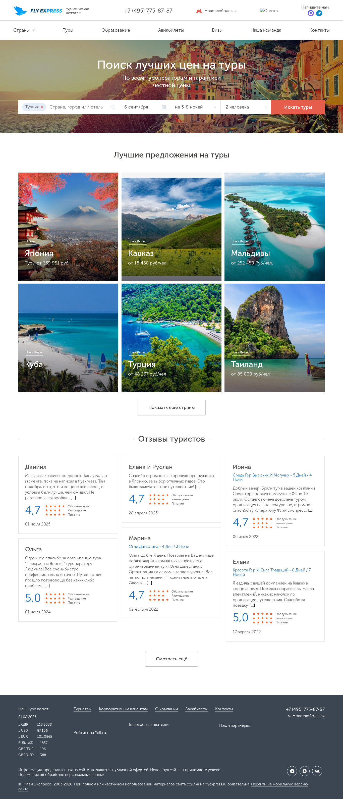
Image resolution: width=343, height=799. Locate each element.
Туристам (82, 709)
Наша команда (266, 30)
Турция (32, 106)
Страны (21, 30)
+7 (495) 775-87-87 (148, 10)
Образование (115, 30)
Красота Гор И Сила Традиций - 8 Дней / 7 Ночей (272, 572)
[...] (73, 497)
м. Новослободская (306, 715)
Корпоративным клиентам (123, 709)
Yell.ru (100, 732)
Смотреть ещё (171, 659)
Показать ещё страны (171, 407)
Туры (68, 30)
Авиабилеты (171, 30)
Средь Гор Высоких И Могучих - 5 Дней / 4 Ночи (272, 477)
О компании (166, 709)
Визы (217, 30)
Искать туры (298, 107)
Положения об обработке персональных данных (61, 774)
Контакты (319, 30)
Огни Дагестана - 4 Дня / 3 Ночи (159, 546)
